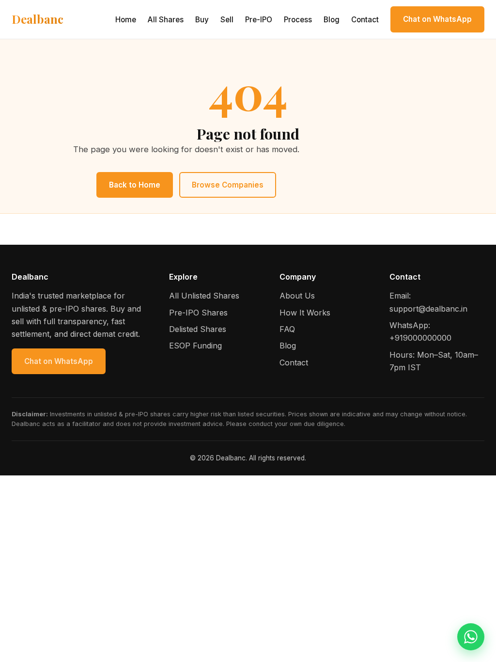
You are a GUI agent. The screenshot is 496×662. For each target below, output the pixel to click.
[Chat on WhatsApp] (470, 636)
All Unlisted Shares (204, 295)
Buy (202, 19)
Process (298, 19)
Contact (365, 19)
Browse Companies (228, 184)
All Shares (166, 19)
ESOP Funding (195, 345)
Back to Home (134, 184)
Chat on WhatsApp (437, 19)
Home (125, 19)
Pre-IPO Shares (198, 312)
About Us (297, 295)
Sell (226, 19)
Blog (332, 19)
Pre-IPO (258, 19)
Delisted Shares (197, 329)
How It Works (304, 312)
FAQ (287, 329)
